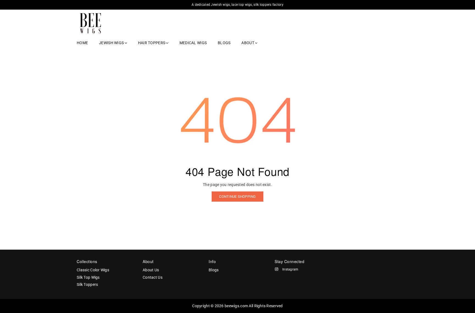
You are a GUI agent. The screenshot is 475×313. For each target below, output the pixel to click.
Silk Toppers (87, 284)
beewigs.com (236, 306)
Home (82, 43)
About (248, 43)
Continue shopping (237, 196)
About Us (151, 270)
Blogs (224, 43)
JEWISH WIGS (112, 43)
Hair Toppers (152, 43)
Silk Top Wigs (88, 277)
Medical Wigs (193, 43)
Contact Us (152, 277)
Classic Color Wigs (93, 270)
